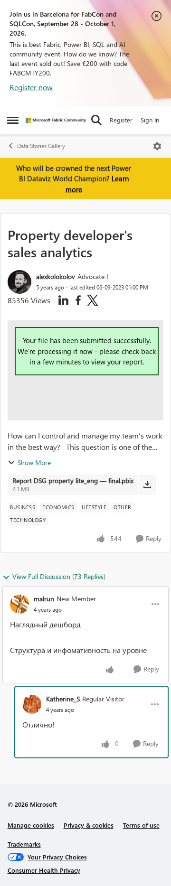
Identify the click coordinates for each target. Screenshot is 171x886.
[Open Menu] (157, 146)
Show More (34, 462)
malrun (44, 598)
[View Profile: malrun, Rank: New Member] (19, 604)
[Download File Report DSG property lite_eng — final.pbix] (147, 484)
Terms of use (141, 825)
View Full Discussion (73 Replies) (58, 576)
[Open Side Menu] (12, 120)
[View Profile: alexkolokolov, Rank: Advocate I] (19, 282)
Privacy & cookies (89, 825)
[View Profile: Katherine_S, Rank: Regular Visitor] (31, 704)
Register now (31, 87)
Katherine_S (63, 698)
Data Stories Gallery (41, 145)
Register (121, 120)
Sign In (150, 120)
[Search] (96, 120)
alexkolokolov (55, 276)
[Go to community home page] (56, 120)
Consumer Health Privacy (44, 870)
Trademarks (24, 844)
